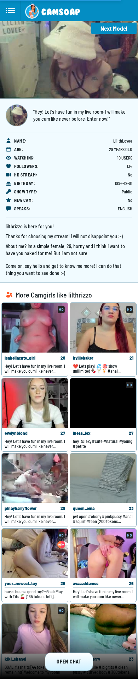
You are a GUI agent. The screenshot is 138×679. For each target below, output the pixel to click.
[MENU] (10, 10)
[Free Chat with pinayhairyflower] (35, 478)
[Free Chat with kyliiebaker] (103, 327)
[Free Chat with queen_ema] (103, 478)
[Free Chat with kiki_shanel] (35, 628)
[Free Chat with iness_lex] (103, 403)
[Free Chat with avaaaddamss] (103, 553)
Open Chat (69, 662)
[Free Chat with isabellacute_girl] (35, 327)
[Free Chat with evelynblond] (35, 403)
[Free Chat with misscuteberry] (103, 628)
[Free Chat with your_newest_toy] (35, 553)
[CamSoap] (52, 10)
